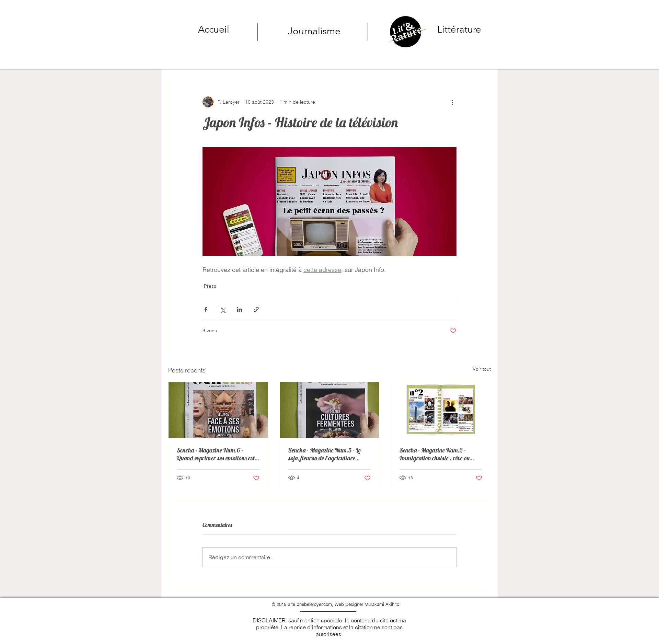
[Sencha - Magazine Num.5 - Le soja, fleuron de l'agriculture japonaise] (329, 410)
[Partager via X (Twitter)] (222, 309)
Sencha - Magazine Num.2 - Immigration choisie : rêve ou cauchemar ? (435, 454)
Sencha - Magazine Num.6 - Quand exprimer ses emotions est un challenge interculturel (216, 454)
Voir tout (482, 369)
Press (210, 286)
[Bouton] (430, 30)
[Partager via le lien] (256, 309)
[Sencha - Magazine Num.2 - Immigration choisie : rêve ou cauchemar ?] (440, 410)
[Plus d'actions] (452, 102)
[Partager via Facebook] (206, 309)
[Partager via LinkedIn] (239, 309)
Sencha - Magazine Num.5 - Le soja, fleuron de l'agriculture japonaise (324, 454)
